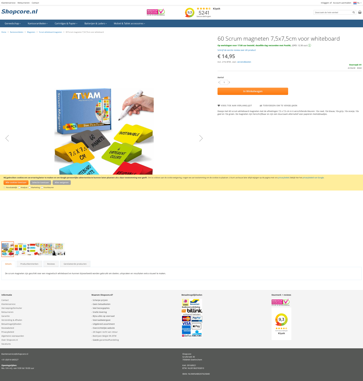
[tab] (8, 264)
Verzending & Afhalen (11, 320)
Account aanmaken (342, 2)
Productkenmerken (29, 264)
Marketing (35, 187)
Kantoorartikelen (16, 32)
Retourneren (24, 2)
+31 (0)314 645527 (9, 359)
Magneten (31, 32)
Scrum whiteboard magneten (50, 32)
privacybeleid (283, 177)
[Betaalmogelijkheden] (192, 337)
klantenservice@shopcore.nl (14, 354)
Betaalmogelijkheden (11, 324)
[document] (182, 182)
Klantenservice (8, 2)
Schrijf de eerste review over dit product (237, 50)
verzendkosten (244, 62)
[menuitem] (12, 23)
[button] (357, 2)
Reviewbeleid (7, 328)
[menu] (181, 23)
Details (8, 264)
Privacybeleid (7, 332)
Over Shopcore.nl (9, 340)
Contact (35, 2)
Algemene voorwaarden (12, 336)
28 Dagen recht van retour (105, 332)
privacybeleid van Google (313, 177)
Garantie (5, 316)
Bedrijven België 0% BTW (104, 336)
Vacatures (6, 344)
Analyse (24, 187)
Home (3, 32)
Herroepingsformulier (11, 308)
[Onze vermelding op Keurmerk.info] (156, 14)
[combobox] (335, 12)
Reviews (51, 264)
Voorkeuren (49, 187)
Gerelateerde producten (75, 264)
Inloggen (325, 2)
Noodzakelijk (11, 187)
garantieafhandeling (109, 340)
